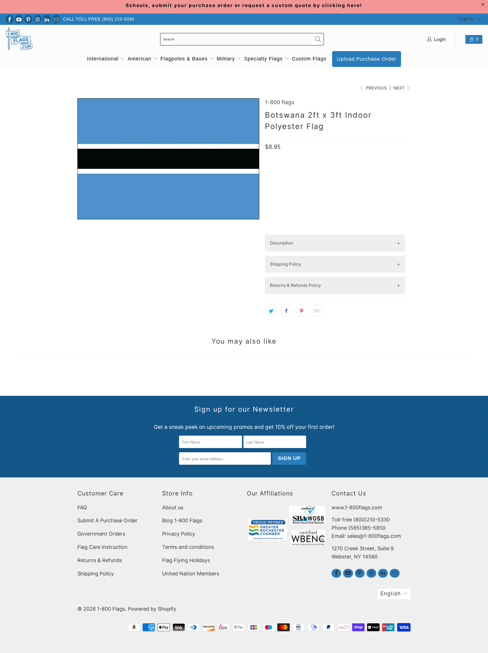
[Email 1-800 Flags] (56, 19)
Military (227, 59)
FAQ (82, 507)
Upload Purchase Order (366, 59)
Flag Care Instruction (102, 547)
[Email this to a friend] (317, 310)
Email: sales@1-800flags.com (366, 536)
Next (399, 88)
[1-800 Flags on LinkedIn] (47, 19)
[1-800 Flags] (19, 39)
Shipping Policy (95, 573)
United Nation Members (190, 573)
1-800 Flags (111, 609)
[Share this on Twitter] (271, 310)
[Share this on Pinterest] (301, 310)
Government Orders (101, 534)
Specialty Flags (264, 59)
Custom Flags (309, 59)
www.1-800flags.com (357, 507)
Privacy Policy (178, 534)
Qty (269, 169)
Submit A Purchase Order (107, 520)
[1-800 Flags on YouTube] (19, 19)
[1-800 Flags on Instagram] (38, 19)
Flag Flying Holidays (186, 560)
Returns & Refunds (99, 560)
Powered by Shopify (152, 609)
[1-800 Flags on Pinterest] (28, 19)
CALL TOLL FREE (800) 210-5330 (98, 19)
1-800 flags (279, 102)
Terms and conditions (188, 547)
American (140, 59)
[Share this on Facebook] (286, 310)
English (466, 19)
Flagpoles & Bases (184, 59)
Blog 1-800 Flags (182, 520)
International (103, 59)
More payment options (334, 230)
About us (172, 507)
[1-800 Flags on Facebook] (10, 19)
